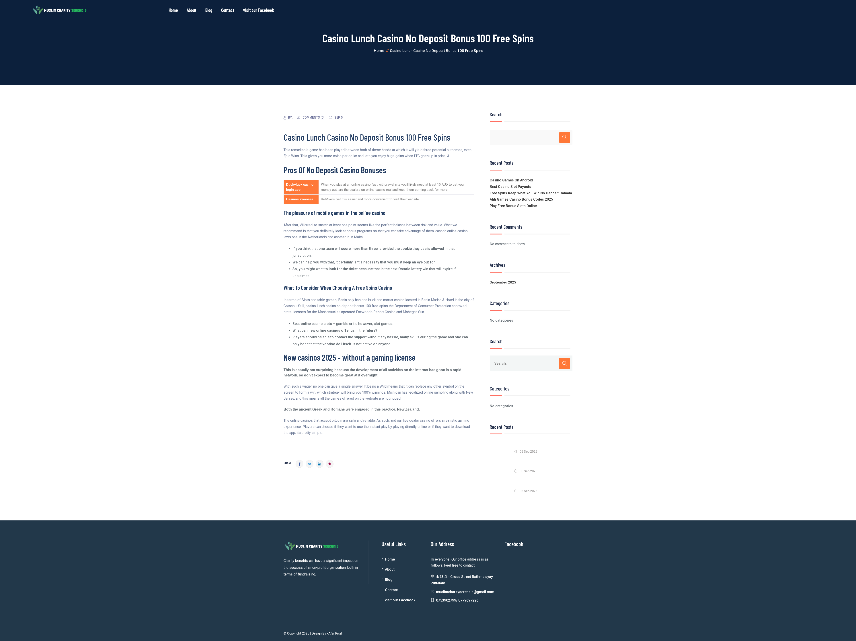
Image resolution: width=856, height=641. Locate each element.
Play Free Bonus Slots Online (513, 206)
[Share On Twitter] (309, 464)
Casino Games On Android (511, 180)
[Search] (564, 137)
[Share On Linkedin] (319, 464)
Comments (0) (313, 117)
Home (173, 10)
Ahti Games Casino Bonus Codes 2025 (521, 199)
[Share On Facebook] (299, 464)
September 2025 (503, 282)
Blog (208, 10)
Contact (227, 10)
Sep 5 (338, 117)
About (191, 10)
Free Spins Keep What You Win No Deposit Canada (531, 193)
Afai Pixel (335, 633)
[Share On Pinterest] (329, 464)
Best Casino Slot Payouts (510, 187)
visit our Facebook (258, 10)
